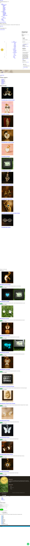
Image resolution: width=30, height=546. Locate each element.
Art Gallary (14, 55)
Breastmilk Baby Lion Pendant (5, 369)
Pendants (4, 5)
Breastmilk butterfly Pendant (4, 420)
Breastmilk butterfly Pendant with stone (6, 454)
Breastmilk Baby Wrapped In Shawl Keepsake (7, 403)
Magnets (4, 14)
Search (1, 1)
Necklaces (4, 9)
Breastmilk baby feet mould (4, 318)
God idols (4, 7)
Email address (24, 50)
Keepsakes (3, 11)
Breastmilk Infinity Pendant (6, 227)
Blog (2, 16)
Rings (15, 43)
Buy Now (1, 286)
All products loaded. (6, 475)
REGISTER (24, 60)
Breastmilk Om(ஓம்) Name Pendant (7, 184)
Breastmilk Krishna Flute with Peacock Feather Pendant (11, 213)
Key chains (4, 13)
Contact (14, 57)
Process (2, 19)
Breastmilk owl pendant (5, 114)
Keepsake (3, 81)
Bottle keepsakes (5, 15)
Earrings (15, 46)
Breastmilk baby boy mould (6, 170)
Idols (3, 6)
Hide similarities (4, 512)
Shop (11, 486)
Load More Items (2, 475)
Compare (5, 287)
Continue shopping (2, 29)
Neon (3, 10)
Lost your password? (25, 44)
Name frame (14, 50)
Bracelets (15, 48)
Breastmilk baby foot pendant (5, 335)
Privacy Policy (12, 487)
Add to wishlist (2, 287)
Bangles (4, 8)
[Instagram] (2, 495)
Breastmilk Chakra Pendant (4, 471)
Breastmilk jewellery (4, 4)
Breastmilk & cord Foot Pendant (5, 284)
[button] (28, 544)
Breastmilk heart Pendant (6, 156)
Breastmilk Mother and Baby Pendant (8, 142)
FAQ (3, 20)
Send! (1, 509)
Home (14, 41)
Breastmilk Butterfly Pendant (4, 437)
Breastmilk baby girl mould (4, 352)
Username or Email (25, 39)
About (2, 18)
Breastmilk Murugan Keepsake (7, 128)
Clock (15, 53)
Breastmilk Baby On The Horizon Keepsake (7, 386)
